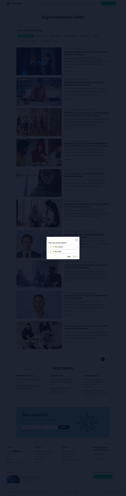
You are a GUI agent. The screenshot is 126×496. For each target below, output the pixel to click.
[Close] (77, 240)
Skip (68, 256)
